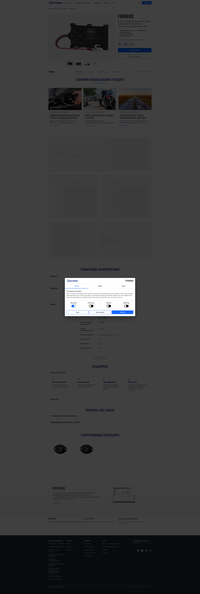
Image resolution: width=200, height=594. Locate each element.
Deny (77, 312)
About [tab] (123, 286)
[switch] (91, 306)
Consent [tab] (76, 286)
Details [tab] (100, 286)
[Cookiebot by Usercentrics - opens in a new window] (126, 281)
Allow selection (100, 312)
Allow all (122, 312)
